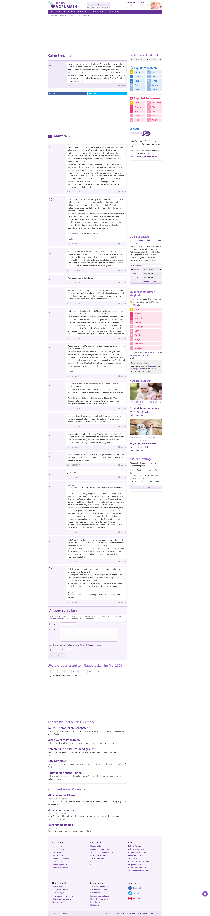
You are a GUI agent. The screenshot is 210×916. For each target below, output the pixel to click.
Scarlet (138, 330)
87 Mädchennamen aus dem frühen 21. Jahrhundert (144, 411)
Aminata (139, 343)
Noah (137, 72)
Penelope (139, 326)
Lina (137, 115)
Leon (137, 76)
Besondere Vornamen (99, 855)
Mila (137, 119)
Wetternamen (58, 902)
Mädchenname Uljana (61, 795)
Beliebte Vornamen (136, 846)
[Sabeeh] (140, 137)
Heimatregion (136, 277)
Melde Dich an (115, 616)
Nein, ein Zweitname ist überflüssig (146, 481)
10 (81, 671)
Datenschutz (131, 913)
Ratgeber (94, 864)
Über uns (99, 913)
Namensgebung (96, 846)
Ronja (137, 339)
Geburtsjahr (135, 273)
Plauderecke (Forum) (99, 890)
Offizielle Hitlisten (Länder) (139, 852)
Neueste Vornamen (60, 867)
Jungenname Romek (60, 825)
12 (90, 671)
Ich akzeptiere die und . (76, 645)
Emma (138, 107)
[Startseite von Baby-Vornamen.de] (62, 8)
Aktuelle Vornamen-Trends (139, 870)
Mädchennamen (59, 849)
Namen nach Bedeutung (100, 849)
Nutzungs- (71, 645)
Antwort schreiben (61, 140)
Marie (155, 111)
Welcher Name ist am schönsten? (69, 728)
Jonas (154, 80)
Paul (137, 80)
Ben (136, 85)
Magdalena (140, 318)
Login (98, 4)
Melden (123, 86)
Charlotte (156, 102)
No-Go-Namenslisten (142, 355)
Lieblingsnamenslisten (153, 352)
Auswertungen (58, 893)
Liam (154, 89)
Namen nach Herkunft (61, 858)
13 (94, 671)
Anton (155, 85)
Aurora (138, 313)
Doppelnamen (58, 855)
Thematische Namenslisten (101, 852)
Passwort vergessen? (102, 7)
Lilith (137, 309)
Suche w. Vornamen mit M (64, 740)
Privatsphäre (142, 913)
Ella (153, 107)
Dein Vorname (136, 266)
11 (86, 671)
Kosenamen (95, 861)
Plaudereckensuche (98, 893)
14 (99, 671)
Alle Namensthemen (98, 858)
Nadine (138, 322)
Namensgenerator (60, 864)
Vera (72, 485)
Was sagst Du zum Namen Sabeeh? (144, 156)
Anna (154, 119)
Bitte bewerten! (57, 761)
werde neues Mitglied (58, 619)
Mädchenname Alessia (62, 810)
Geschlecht (135, 269)
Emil (154, 72)
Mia (136, 111)
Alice (72, 239)
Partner (107, 913)
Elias (137, 89)
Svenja (138, 335)
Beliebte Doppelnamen (137, 849)
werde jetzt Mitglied (139, 368)
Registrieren (91, 7)
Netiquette (94, 905)
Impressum (154, 913)
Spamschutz (54, 649)
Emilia (137, 102)
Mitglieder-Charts (135, 864)
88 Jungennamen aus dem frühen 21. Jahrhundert (143, 447)
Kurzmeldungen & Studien (63, 896)
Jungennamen (58, 846)
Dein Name (54, 624)
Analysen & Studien (60, 890)
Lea (153, 115)
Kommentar (54, 629)
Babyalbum (95, 902)
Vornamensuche (59, 861)
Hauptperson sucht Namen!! (65, 773)
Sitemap (116, 913)
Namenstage (57, 886)
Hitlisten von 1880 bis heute (139, 861)
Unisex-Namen (58, 852)
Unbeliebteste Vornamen (138, 867)
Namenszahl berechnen (62, 899)
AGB (122, 913)
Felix (154, 76)
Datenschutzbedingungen (90, 645)
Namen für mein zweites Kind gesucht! (72, 749)
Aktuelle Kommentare (99, 886)
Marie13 (136, 305)
